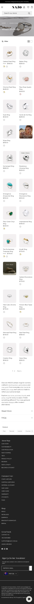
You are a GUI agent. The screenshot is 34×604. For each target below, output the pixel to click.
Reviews (4, 461)
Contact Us (5, 534)
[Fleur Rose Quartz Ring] (25, 78)
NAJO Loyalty (6, 464)
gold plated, (23, 385)
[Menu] (2, 7)
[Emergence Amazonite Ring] (9, 185)
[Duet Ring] (9, 106)
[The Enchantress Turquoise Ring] (9, 240)
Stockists (5, 497)
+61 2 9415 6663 (6, 538)
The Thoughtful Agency (20, 597)
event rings (9, 389)
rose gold (5, 387)
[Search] (29, 13)
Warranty (5, 494)
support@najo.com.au (9, 541)
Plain (4, 431)
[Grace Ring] (25, 349)
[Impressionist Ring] (25, 213)
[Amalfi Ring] (25, 240)
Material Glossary (8, 485)
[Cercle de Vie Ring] (25, 106)
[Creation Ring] (9, 349)
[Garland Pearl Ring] (9, 53)
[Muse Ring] (9, 132)
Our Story (5, 443)
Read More (7, 411)
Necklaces (5, 514)
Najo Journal (6, 452)
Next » (19, 371)
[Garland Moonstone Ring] (25, 268)
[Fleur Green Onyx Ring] (9, 213)
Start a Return (7, 479)
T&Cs (3, 455)
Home (4, 23)
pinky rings (5, 398)
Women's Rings (13, 23)
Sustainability (6, 446)
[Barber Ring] (25, 53)
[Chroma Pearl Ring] (9, 78)
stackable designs (8, 402)
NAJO (7, 597)
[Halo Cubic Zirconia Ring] (9, 296)
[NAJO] (17, 7)
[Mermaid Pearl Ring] (9, 324)
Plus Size (28, 431)
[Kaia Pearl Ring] (25, 324)
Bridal (4, 523)
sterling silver (13, 385)
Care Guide (5, 491)
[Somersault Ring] (9, 157)
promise (17, 395)
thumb (23, 395)
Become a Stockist (8, 467)
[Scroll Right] (32, 431)
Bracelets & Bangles (9, 520)
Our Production (7, 449)
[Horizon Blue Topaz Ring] (25, 296)
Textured (11, 431)
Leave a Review (7, 544)
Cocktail (20, 431)
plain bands (24, 387)
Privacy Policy (7, 458)
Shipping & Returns (8, 482)
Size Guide (5, 488)
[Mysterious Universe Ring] (25, 157)
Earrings (5, 517)
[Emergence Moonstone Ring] (25, 185)
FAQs (4, 418)
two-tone (10, 395)
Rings (3, 511)
